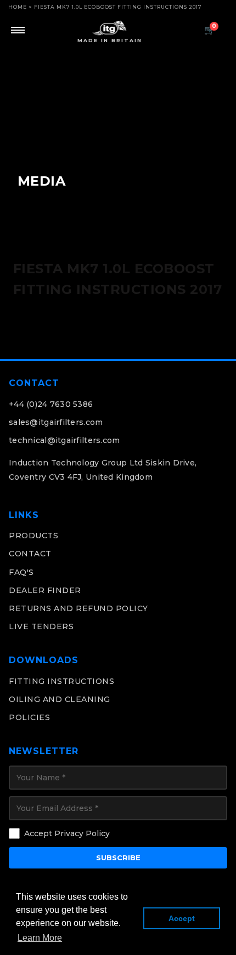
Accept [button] (181, 918)
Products (33, 535)
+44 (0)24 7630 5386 (51, 404)
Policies (29, 717)
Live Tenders (41, 626)
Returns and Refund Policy (78, 608)
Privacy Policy (82, 833)
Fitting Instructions (61, 681)
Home (17, 7)
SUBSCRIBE (118, 857)
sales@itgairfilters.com (56, 422)
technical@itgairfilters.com (64, 440)
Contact (30, 554)
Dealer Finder (45, 590)
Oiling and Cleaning (59, 699)
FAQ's (21, 572)
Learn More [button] (40, 937)
